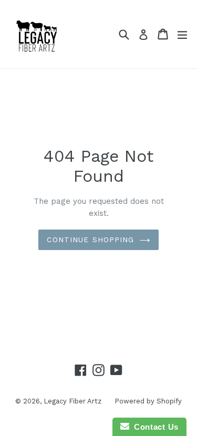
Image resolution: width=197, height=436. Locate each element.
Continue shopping (90, 239)
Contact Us (154, 426)
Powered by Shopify (148, 401)
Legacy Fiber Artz (72, 401)
